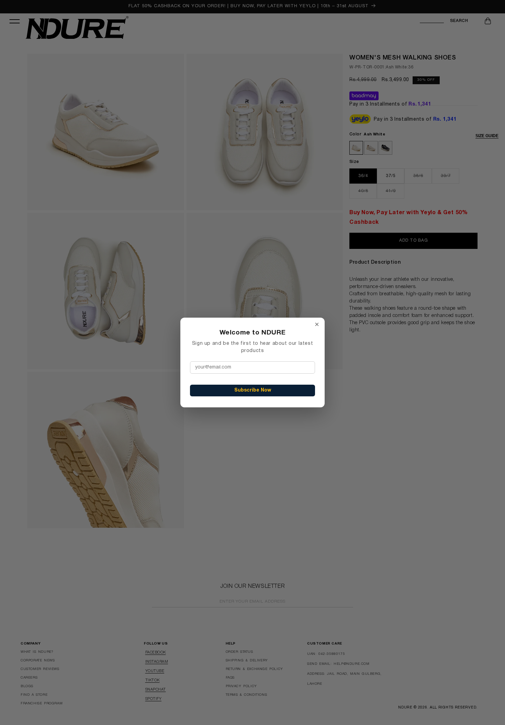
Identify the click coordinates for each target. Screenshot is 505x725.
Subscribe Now (252, 390)
